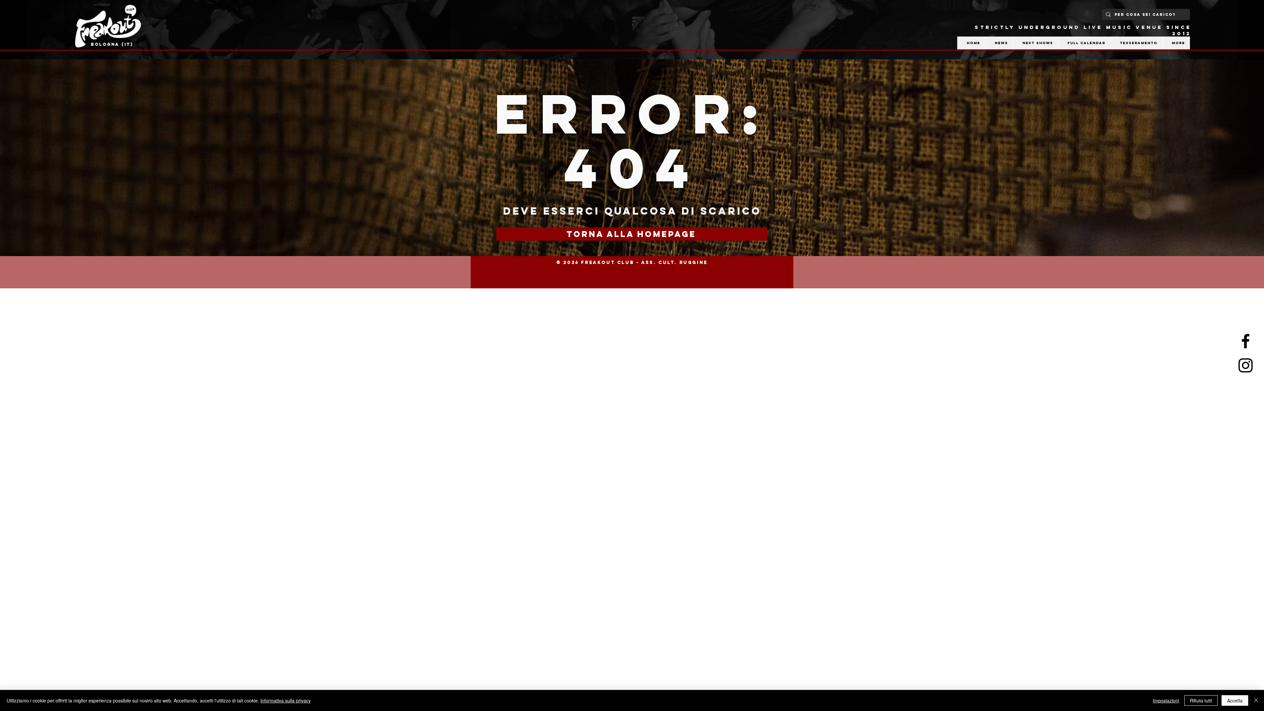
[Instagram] (1245, 365)
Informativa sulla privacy (285, 700)
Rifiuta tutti (1201, 700)
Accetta (1235, 700)
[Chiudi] (1256, 700)
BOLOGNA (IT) (112, 44)
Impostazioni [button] (1166, 700)
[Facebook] (1245, 341)
